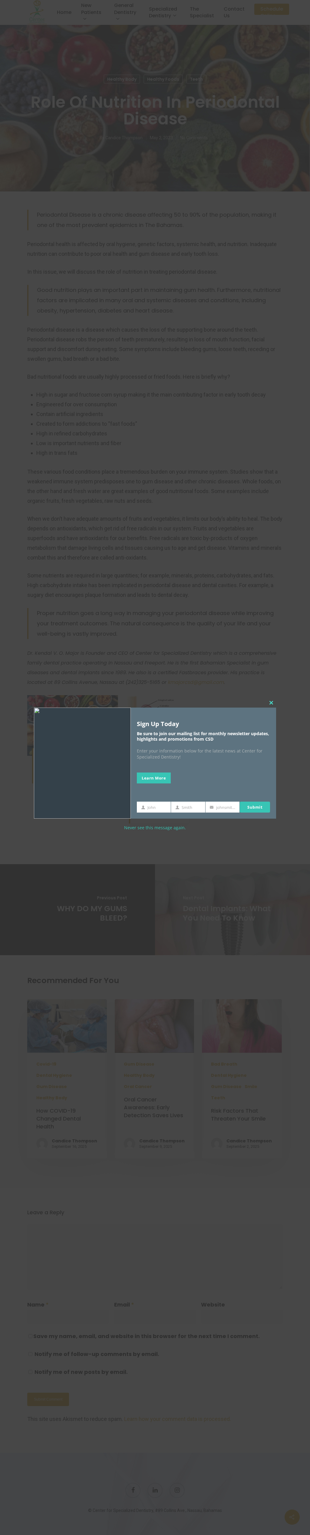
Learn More (154, 778)
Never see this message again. (155, 827)
